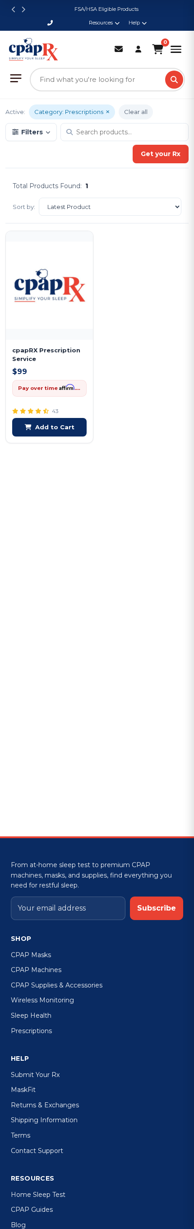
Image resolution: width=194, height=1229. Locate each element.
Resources (101, 22)
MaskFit (23, 1090)
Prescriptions (31, 1031)
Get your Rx (160, 154)
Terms (20, 1135)
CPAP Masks (31, 955)
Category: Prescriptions (68, 111)
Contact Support (37, 1151)
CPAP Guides (32, 1209)
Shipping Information (44, 1120)
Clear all (136, 111)
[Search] (174, 80)
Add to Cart (54, 427)
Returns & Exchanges (45, 1105)
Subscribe (156, 908)
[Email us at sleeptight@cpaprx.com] (118, 49)
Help (134, 22)
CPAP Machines (36, 970)
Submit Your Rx (35, 1075)
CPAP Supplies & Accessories (56, 985)
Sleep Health (31, 1015)
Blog (18, 1225)
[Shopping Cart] (157, 49)
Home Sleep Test (38, 1195)
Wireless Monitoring (42, 1000)
